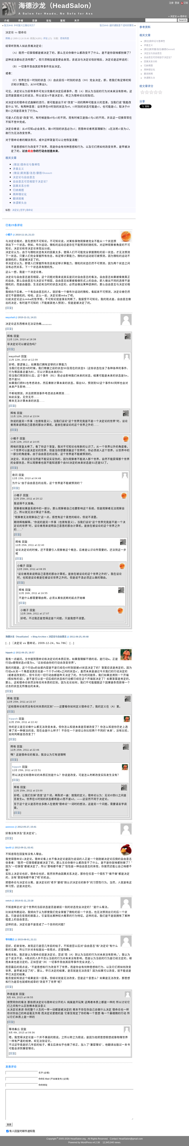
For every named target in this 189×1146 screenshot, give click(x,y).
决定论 (15, 210)
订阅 (185, 3)
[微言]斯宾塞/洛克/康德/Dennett (159, 49)
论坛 (48, 20)
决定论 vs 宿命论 (16, 32)
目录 (34, 20)
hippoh (9, 652)
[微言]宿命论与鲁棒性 (154, 41)
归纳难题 (148, 65)
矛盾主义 (148, 45)
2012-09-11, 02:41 (24, 847)
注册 (171, 3)
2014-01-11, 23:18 (24, 900)
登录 (177, 3)
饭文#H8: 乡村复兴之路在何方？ (20, 25)
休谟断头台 (149, 78)
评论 (45, 38)
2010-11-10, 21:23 (25, 234)
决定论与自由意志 (153, 53)
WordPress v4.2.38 (90, 1142)
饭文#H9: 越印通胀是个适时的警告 (117, 25)
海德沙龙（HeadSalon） (56, 5)
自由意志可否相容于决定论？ (158, 57)
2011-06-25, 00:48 (79, 636)
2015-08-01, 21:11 (27, 939)
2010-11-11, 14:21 (27, 317)
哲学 (22, 210)
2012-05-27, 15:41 (27, 827)
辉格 (8, 38)
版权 (63, 20)
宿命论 (29, 210)
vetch (8, 900)
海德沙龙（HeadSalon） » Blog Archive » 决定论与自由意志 (36, 636)
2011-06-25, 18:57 (25, 652)
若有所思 (64, 38)
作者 (20, 20)
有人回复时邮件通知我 (22, 1131)
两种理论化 (149, 69)
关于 (77, 20)
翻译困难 (148, 74)
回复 (9, 307)
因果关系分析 (150, 61)
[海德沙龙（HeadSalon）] (8, 14)
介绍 (6, 20)
